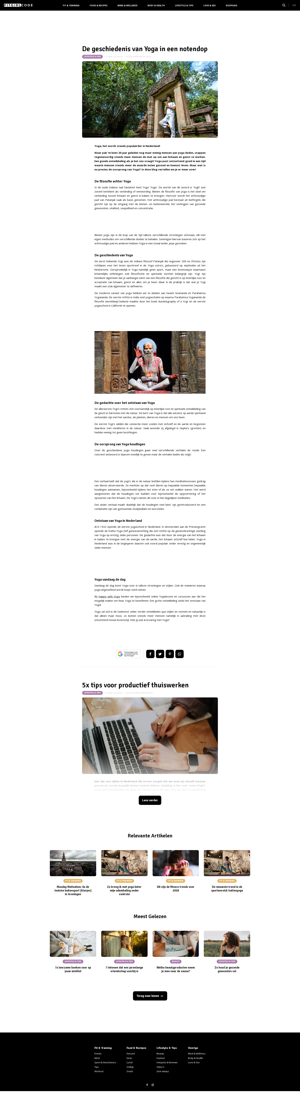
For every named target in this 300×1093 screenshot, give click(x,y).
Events (98, 1053)
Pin (170, 654)
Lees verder (150, 800)
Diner (129, 1058)
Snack (130, 1071)
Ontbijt (130, 1066)
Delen (150, 654)
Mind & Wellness (127, 5)
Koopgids (231, 5)
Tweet (160, 654)
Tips (96, 1066)
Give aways (163, 1071)
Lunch (130, 1062)
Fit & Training (71, 5)
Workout (98, 1071)
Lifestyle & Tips (184, 5)
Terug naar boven (147, 996)
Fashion (161, 1058)
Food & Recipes (98, 5)
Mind (97, 1058)
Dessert (131, 1053)
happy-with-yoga (142, 56)
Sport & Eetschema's (105, 1062)
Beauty (160, 1053)
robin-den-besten (143, 693)
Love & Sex (209, 5)
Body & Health (156, 5)
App (179, 654)
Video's (160, 1066)
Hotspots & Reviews (167, 1062)
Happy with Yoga (109, 596)
